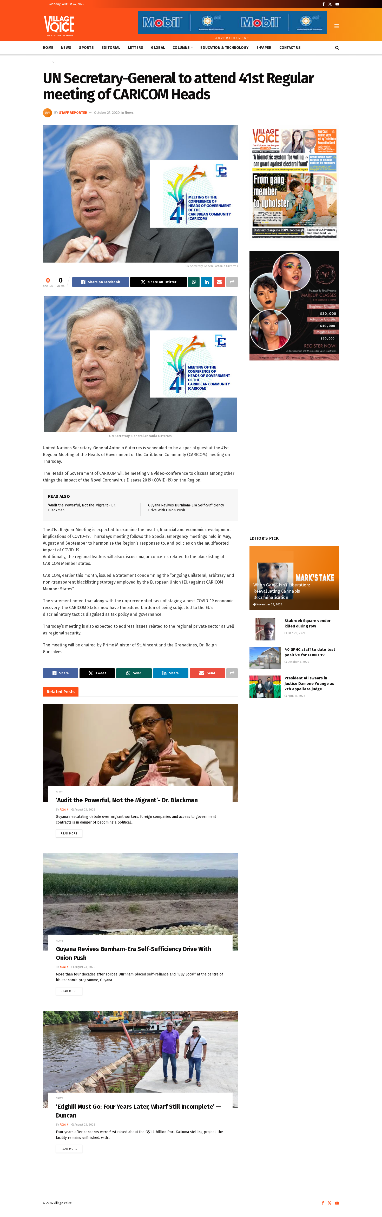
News (66, 47)
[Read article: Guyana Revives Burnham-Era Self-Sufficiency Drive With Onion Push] (140, 902)
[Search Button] (337, 47)
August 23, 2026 (84, 809)
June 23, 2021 (296, 633)
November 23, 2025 (269, 604)
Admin (64, 809)
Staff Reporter (73, 113)
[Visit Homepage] (59, 26)
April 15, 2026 (296, 696)
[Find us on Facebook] (323, 4)
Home (48, 47)
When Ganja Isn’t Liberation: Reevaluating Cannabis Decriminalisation (281, 591)
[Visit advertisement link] (294, 182)
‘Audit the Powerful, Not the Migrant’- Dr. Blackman (127, 800)
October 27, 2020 (107, 113)
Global (158, 47)
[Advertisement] (294, 746)
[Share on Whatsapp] (194, 282)
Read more (71, 832)
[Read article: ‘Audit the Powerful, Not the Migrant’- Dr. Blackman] (140, 753)
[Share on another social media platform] (232, 282)
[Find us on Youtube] (337, 4)
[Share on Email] (219, 282)
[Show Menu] (336, 26)
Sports (86, 47)
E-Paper (264, 47)
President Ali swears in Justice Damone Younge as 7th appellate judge (309, 683)
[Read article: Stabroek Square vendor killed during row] (265, 629)
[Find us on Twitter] (330, 4)
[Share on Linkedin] (206, 282)
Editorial (111, 47)
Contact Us (290, 47)
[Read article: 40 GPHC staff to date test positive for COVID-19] (265, 658)
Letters (135, 47)
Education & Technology (224, 47)
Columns (181, 47)
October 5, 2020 (298, 662)
